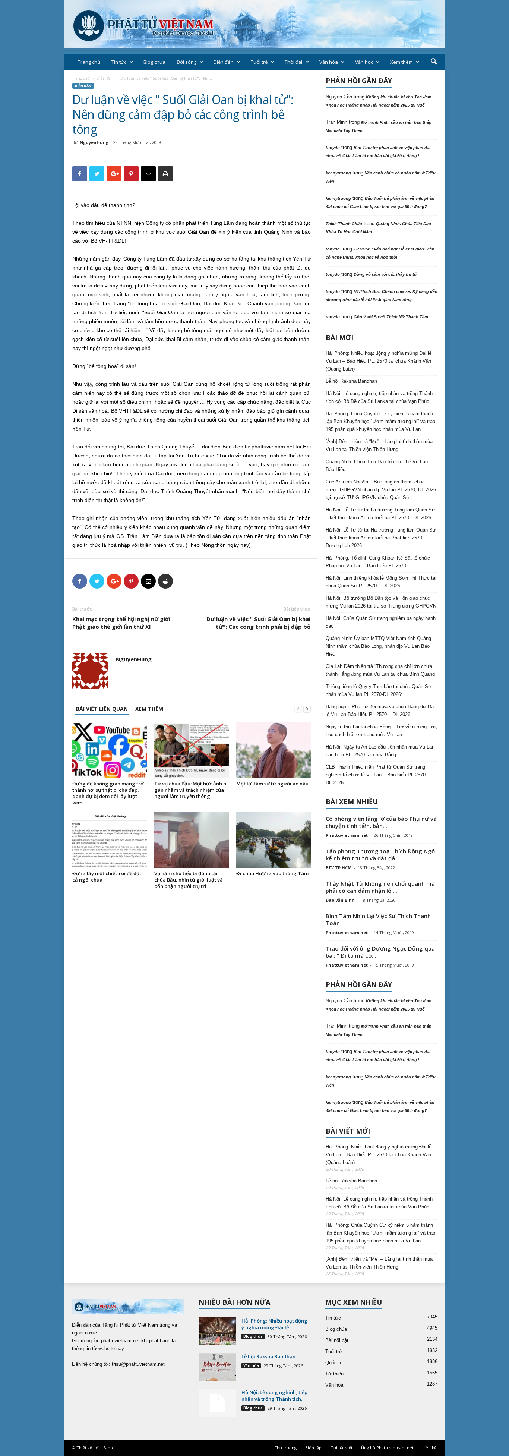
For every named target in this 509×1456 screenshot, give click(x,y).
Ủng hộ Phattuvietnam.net (387, 1447)
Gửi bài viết (341, 1447)
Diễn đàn (224, 62)
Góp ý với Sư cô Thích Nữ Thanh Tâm (391, 317)
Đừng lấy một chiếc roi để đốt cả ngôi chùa (106, 876)
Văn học (364, 62)
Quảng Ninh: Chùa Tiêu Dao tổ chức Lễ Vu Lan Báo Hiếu (377, 465)
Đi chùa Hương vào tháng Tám (272, 873)
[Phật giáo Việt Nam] (254, 24)
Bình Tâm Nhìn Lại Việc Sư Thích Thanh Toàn (378, 919)
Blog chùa (154, 62)
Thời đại (293, 62)
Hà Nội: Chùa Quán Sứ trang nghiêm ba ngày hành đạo (381, 622)
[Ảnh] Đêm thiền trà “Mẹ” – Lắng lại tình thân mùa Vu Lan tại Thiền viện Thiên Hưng (379, 445)
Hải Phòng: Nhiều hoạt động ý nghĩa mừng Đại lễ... (274, 1324)
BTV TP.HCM (339, 867)
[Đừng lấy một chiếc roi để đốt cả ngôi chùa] (109, 840)
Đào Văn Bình (340, 900)
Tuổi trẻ (259, 62)
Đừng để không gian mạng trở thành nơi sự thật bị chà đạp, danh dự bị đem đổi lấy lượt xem (107, 793)
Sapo (108, 1447)
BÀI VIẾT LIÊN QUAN (102, 708)
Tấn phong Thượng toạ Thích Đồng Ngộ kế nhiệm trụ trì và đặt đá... (380, 854)
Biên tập (313, 1447)
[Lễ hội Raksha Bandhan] (217, 1367)
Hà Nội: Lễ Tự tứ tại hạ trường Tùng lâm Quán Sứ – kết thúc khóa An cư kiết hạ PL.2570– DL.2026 (380, 513)
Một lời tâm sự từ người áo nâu (272, 783)
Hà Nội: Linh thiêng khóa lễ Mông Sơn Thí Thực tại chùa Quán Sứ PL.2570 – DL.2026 (381, 582)
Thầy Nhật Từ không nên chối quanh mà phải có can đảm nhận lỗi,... (380, 887)
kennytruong (338, 173)
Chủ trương (285, 1447)
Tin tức (118, 62)
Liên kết (430, 1447)
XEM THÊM (149, 708)
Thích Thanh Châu (344, 223)
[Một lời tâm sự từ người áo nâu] (273, 750)
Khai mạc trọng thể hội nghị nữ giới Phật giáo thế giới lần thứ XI (121, 622)
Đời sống (186, 62)
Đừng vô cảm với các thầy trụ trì (385, 274)
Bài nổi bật (336, 1340)
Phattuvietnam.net (347, 835)
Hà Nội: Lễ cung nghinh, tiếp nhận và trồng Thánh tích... (274, 1395)
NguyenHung (94, 142)
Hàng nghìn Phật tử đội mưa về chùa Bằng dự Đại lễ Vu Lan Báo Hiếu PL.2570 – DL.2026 (380, 710)
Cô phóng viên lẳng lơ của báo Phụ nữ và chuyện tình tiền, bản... (381, 822)
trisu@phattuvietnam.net (138, 1364)
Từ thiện (334, 1374)
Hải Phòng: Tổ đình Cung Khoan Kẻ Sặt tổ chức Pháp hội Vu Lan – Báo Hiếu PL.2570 (378, 561)
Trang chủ (89, 62)
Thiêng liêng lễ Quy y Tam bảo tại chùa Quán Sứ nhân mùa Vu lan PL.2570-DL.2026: (378, 690)
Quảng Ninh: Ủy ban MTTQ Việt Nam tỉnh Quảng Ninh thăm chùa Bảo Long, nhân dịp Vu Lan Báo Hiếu (378, 646)
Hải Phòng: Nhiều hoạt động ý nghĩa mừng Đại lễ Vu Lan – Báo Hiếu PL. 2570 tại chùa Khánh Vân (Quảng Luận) (378, 361)
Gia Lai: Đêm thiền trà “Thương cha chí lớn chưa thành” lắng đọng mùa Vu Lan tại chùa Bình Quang (380, 670)
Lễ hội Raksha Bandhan (351, 381)
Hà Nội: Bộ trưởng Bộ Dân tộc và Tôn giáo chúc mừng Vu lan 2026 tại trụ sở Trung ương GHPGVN (381, 602)
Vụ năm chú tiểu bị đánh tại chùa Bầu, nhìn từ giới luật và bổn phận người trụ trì (188, 879)
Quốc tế (333, 1362)
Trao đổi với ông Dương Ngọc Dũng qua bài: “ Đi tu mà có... (380, 952)
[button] (434, 62)
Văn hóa (328, 62)
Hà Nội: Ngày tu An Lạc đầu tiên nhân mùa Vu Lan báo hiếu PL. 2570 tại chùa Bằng (380, 750)
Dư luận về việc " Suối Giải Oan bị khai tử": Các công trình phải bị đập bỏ (258, 622)
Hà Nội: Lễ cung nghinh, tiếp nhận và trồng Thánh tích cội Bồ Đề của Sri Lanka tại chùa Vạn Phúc (379, 397)
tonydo (333, 147)
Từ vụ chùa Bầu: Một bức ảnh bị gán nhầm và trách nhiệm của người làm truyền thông (191, 790)
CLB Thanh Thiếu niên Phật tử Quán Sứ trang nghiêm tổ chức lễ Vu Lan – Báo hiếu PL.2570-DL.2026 (376, 774)
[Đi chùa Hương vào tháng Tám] (273, 840)
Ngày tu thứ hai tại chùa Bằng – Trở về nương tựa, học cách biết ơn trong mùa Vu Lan (381, 730)
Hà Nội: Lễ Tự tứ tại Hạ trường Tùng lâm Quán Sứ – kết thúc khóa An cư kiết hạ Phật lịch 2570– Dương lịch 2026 (381, 537)
